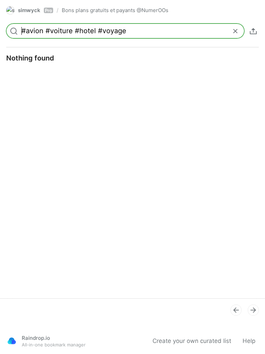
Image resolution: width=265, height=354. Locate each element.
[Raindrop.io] (11, 340)
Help (249, 340)
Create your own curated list (192, 340)
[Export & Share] (253, 31)
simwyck (35, 10)
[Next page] (253, 310)
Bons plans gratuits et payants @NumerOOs (115, 10)
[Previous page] (236, 310)
